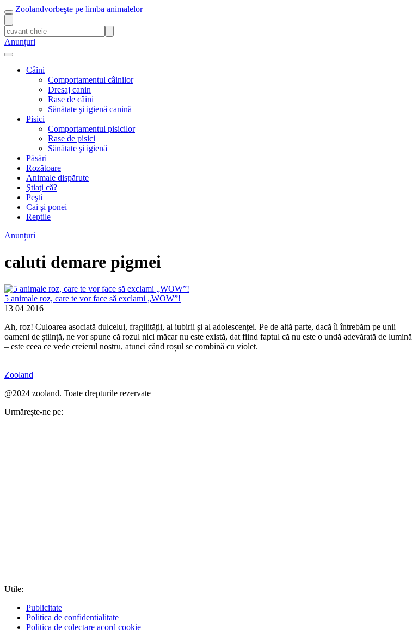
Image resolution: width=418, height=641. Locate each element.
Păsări (36, 158)
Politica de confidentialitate (72, 617)
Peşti (34, 197)
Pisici (35, 119)
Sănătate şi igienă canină (90, 109)
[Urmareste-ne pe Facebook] (86, 495)
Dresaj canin (69, 89)
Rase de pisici (71, 138)
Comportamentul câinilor (90, 79)
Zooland (79, 9)
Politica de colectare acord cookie (83, 627)
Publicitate (44, 607)
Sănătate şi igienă (77, 148)
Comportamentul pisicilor (91, 128)
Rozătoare (43, 167)
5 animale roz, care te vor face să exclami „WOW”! (92, 298)
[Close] (8, 54)
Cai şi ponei (46, 207)
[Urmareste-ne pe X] (251, 495)
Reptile (38, 216)
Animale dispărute (57, 177)
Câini (35, 70)
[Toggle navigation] (8, 12)
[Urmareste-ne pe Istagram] (86, 579)
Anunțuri (19, 41)
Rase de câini (71, 99)
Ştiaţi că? (41, 187)
